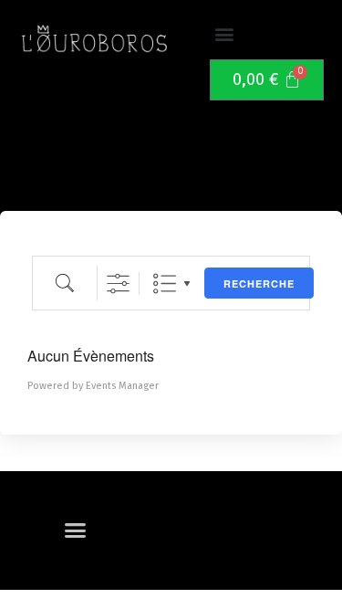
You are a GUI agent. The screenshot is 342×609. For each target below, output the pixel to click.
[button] (225, 34)
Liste (164, 283)
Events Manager (122, 386)
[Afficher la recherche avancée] (118, 283)
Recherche (259, 283)
